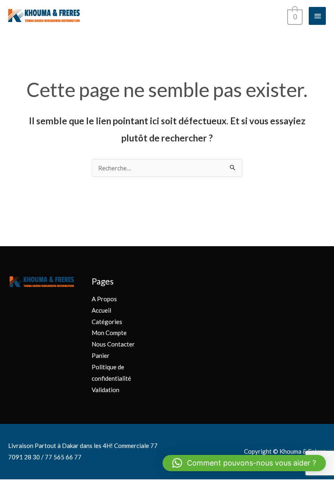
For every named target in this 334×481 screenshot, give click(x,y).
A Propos (104, 298)
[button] (244, 463)
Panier (101, 355)
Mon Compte (109, 332)
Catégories (107, 321)
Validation (105, 389)
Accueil (101, 310)
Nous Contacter (113, 344)
